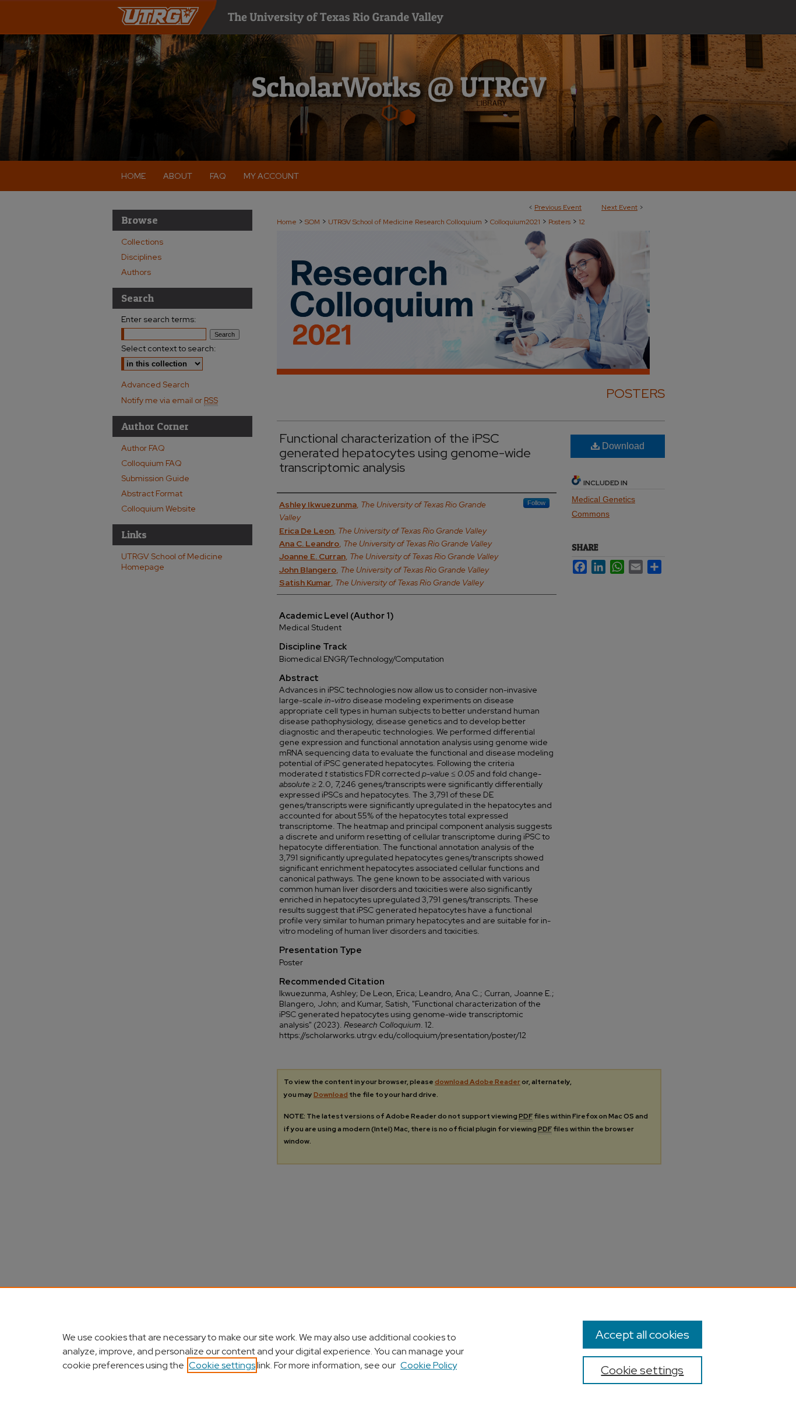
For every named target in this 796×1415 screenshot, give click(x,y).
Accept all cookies (642, 1334)
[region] (398, 1351)
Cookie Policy (428, 1365)
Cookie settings (222, 1365)
